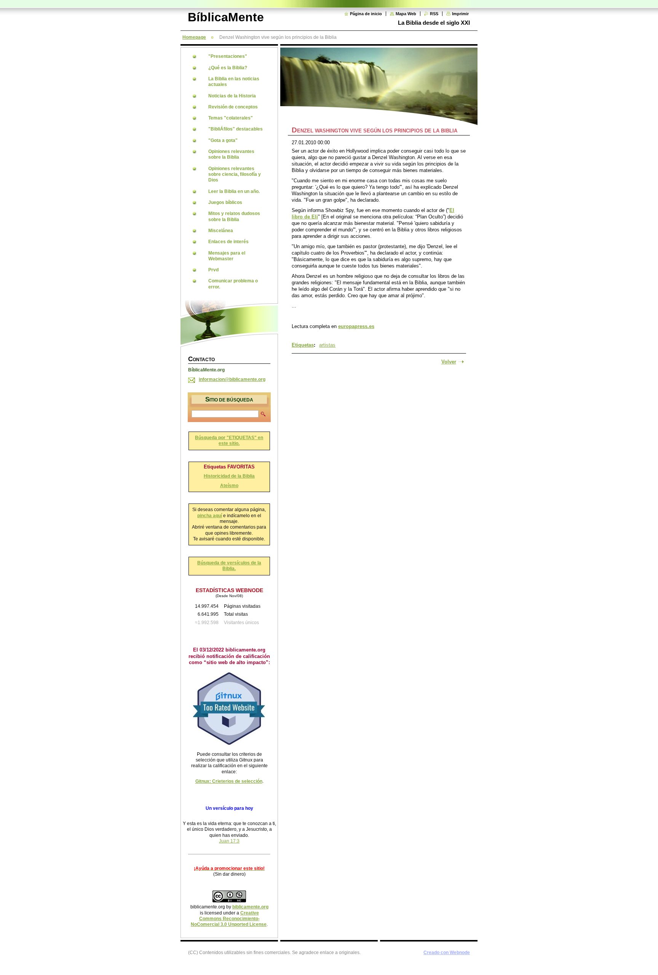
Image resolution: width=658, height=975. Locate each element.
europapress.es (356, 326)
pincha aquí (209, 515)
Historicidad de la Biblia (229, 476)
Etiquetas (303, 345)
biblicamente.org (250, 907)
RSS (434, 13)
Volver (448, 362)
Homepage (194, 37)
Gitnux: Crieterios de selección (228, 781)
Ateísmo (229, 485)
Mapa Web (406, 13)
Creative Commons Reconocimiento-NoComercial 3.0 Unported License (229, 919)
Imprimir (460, 13)
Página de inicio (366, 13)
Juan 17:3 (229, 841)
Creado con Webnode (446, 952)
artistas (327, 345)
